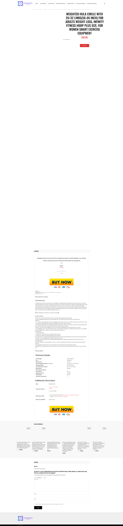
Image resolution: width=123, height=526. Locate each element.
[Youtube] (105, 518)
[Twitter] (99, 518)
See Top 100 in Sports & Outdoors (71, 395)
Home (32, 9)
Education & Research (38, 9)
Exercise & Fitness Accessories (61, 396)
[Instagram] (97, 518)
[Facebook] (94, 518)
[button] (104, 3)
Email (35, 498)
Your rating (36, 477)
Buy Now (85, 45)
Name (35, 493)
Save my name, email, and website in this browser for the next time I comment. (49, 504)
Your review (36, 479)
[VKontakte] (102, 518)
